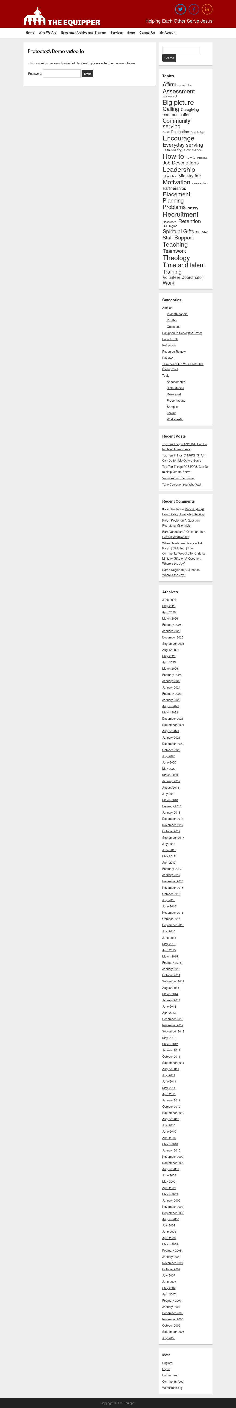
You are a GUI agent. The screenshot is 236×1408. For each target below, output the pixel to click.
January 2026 (171, 631)
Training (172, 271)
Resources (169, 222)
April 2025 (169, 662)
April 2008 (169, 1238)
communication (177, 114)
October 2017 (171, 831)
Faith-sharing (172, 150)
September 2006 (173, 1331)
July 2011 (168, 1075)
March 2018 (170, 800)
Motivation (176, 182)
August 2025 (170, 649)
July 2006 (168, 1338)
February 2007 (171, 1300)
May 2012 (168, 1037)
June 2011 (169, 1081)
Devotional (174, 394)
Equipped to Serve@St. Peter (182, 333)
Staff (168, 237)
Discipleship (197, 132)
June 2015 (169, 937)
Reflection (169, 345)
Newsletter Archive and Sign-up (83, 32)
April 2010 (169, 1138)
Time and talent (184, 265)
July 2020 (168, 756)
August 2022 (170, 706)
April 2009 (169, 1188)
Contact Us (147, 32)
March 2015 (170, 956)
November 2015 (172, 912)
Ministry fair (189, 175)
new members (200, 183)
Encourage (179, 137)
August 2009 (170, 1169)
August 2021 (170, 731)
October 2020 (171, 750)
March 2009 (170, 1194)
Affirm (169, 84)
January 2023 (171, 700)
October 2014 (171, 975)
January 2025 (171, 681)
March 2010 (170, 1144)
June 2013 (169, 1006)
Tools (165, 375)
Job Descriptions (181, 162)
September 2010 (173, 1112)
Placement (176, 194)
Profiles (172, 320)
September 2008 (173, 1213)
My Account (167, 32)
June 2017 (169, 850)
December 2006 (172, 1313)
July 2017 (168, 843)
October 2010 (171, 1106)
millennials (170, 176)
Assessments (176, 381)
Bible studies (175, 388)
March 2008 (170, 1244)
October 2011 (171, 1056)
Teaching (175, 244)
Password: (35, 73)
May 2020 (168, 768)
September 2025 (173, 643)
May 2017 (168, 856)
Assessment (179, 91)
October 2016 (171, 894)
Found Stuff (170, 339)
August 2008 (170, 1219)
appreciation (185, 85)
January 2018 (171, 812)
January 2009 (171, 1200)
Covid (166, 132)
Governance (193, 150)
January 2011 (171, 1100)
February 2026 (171, 624)
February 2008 (171, 1250)
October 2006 (171, 1325)
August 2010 (170, 1119)
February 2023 (171, 693)
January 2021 (171, 737)
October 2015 (171, 918)
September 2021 (173, 724)
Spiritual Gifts (178, 231)
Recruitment (180, 214)
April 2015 (169, 950)
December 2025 (172, 637)
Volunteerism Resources (178, 478)
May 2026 (168, 606)
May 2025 (168, 656)
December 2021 (172, 718)
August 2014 (170, 987)
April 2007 (169, 1294)
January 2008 (171, 1256)
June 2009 (169, 1175)
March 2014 (170, 994)
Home (30, 32)
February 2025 (171, 674)
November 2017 (172, 825)
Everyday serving (183, 144)
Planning (173, 200)
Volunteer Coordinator (183, 277)
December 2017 (172, 818)
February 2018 (171, 806)
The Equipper (74, 22)
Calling (171, 109)
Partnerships (174, 188)
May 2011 (168, 1088)
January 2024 (171, 687)
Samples (173, 406)
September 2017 (173, 837)
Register (167, 1362)
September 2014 (173, 981)
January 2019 (171, 781)
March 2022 (170, 712)
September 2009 (173, 1162)
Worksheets (175, 419)
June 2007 (169, 1281)
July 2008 (168, 1225)
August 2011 (170, 1069)
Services (116, 32)
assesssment (170, 96)
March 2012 (170, 1044)
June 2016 (169, 906)
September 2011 (173, 1062)
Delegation (180, 132)
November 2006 (172, 1319)
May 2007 (168, 1288)
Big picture (178, 101)
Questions (173, 326)
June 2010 (169, 1131)
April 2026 (169, 612)
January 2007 (171, 1306)
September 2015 (173, 925)
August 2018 (170, 787)
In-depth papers (177, 314)
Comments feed (172, 1381)
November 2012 (172, 1025)
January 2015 (171, 969)
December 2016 (172, 881)
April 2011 (169, 1094)
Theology (176, 257)
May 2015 (168, 944)
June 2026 (169, 599)
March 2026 (170, 618)
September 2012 (173, 1031)
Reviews (168, 357)
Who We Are (47, 32)
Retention (189, 221)
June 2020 (169, 762)
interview (202, 158)
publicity (193, 207)
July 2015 (168, 931)
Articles (167, 307)
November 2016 (172, 887)
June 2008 (169, 1231)
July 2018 (168, 793)
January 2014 (171, 1000)
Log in (166, 1369)
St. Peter (202, 232)
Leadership (179, 169)
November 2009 (172, 1156)
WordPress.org (172, 1387)
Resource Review (174, 351)
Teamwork (174, 250)
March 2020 (170, 775)
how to (190, 157)
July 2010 (168, 1125)
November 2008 (172, 1206)
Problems (174, 207)
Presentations (176, 400)
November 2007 (172, 1263)
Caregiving (190, 109)
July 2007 (168, 1275)
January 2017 (171, 875)
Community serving (176, 123)
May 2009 (168, 1181)
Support (184, 237)
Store (131, 32)
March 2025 (170, 668)
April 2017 (169, 862)
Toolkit (171, 413)
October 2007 (171, 1269)
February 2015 (171, 962)
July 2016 (168, 900)
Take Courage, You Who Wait (181, 484)
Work (168, 282)
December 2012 (172, 1019)
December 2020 (172, 743)
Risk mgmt (170, 225)
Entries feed (170, 1375)
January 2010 (171, 1150)
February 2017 (171, 868)
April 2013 (169, 1012)
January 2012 (171, 1050)
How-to (173, 155)
